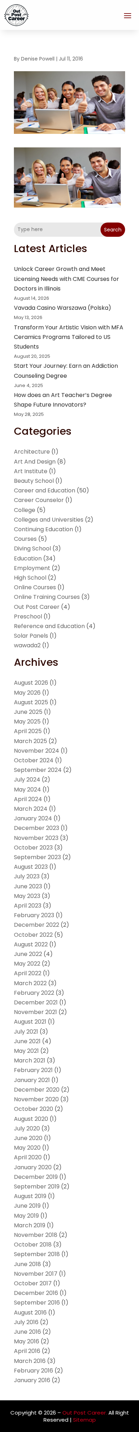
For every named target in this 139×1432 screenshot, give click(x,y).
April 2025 (28, 731)
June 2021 (27, 1041)
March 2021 (29, 1060)
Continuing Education (43, 529)
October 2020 (33, 1109)
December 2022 (36, 925)
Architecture (32, 452)
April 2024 (28, 799)
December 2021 (36, 1002)
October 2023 (33, 847)
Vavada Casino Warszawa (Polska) (62, 308)
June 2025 (28, 712)
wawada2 (27, 645)
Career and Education (44, 490)
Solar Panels (31, 636)
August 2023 (31, 867)
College (24, 510)
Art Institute (30, 471)
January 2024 (33, 818)
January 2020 (33, 1167)
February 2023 (34, 915)
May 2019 (26, 1216)
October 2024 (33, 760)
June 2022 (28, 954)
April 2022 (27, 973)
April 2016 (27, 1351)
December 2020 (37, 1090)
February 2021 (33, 1070)
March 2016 (30, 1361)
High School (30, 578)
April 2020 (28, 1157)
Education (28, 558)
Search (113, 229)
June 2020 (28, 1138)
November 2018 (35, 1235)
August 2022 (31, 944)
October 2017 (33, 1283)
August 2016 (30, 1312)
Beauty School (34, 481)
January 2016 (32, 1380)
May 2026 (27, 693)
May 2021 (26, 1051)
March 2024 (30, 809)
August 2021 (30, 1022)
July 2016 (26, 1322)
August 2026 (31, 683)
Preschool (28, 616)
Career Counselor (39, 500)
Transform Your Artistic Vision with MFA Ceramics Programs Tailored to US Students (68, 337)
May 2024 (27, 789)
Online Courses (35, 587)
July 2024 (27, 779)
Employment (32, 568)
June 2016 (27, 1332)
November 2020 (36, 1099)
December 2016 (36, 1293)
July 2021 (26, 1032)
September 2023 (37, 857)
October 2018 (33, 1244)
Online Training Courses (47, 597)
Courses (25, 539)
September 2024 (38, 770)
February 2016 (33, 1370)
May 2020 (27, 1148)
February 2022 (34, 993)
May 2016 (26, 1341)
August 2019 (30, 1196)
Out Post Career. (84, 1412)
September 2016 (37, 1302)
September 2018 (37, 1254)
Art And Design (35, 462)
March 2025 (30, 741)
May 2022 (27, 964)
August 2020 (31, 1119)
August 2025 (31, 702)
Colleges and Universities (48, 520)
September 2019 (37, 1186)
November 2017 (35, 1274)
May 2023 (27, 896)
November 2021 (35, 1012)
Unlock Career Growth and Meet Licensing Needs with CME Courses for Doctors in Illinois (66, 278)
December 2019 (36, 1177)
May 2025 (27, 721)
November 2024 (36, 751)
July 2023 (27, 876)
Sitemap (84, 1419)
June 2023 (28, 886)
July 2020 (27, 1128)
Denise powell (38, 58)
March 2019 (29, 1225)
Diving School (32, 548)
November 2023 (36, 838)
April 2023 (27, 905)
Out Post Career (37, 607)
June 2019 (27, 1206)
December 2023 (36, 828)
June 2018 (27, 1264)
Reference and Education (49, 626)
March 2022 (30, 983)
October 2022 (33, 935)
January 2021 (32, 1080)
